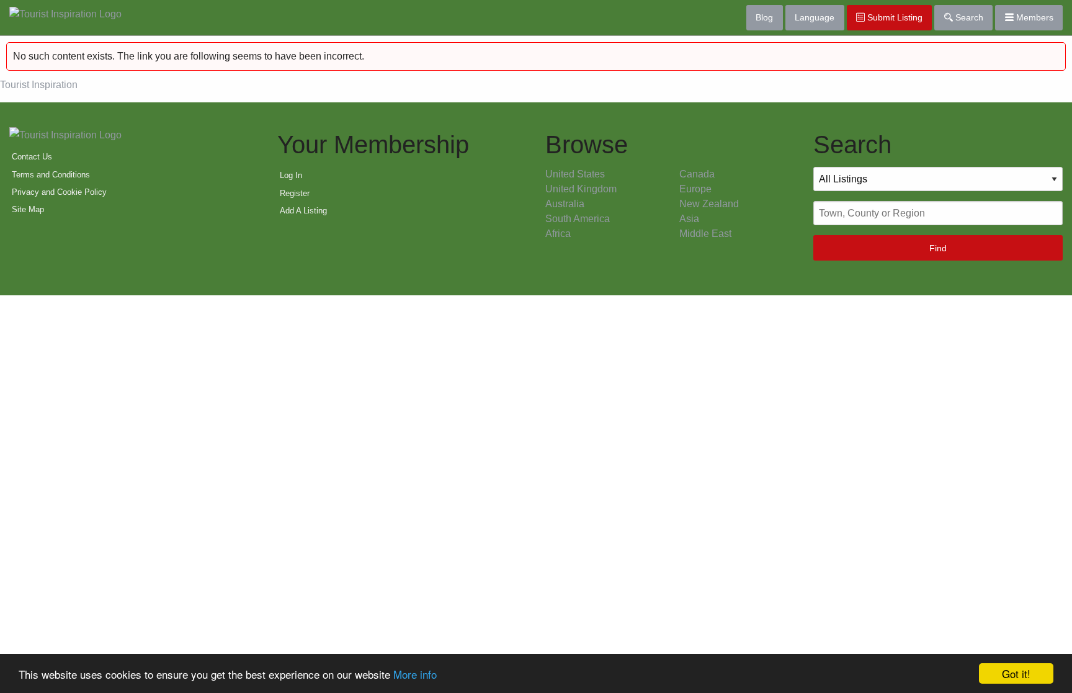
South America (577, 218)
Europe (695, 189)
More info (415, 674)
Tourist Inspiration (39, 84)
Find (938, 248)
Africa (558, 233)
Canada (697, 174)
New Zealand (709, 204)
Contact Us (32, 156)
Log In (291, 175)
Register (295, 193)
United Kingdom (581, 189)
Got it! (1016, 673)
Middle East (705, 233)
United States (575, 174)
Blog (764, 17)
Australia (564, 204)
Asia (689, 218)
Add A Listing (303, 210)
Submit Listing (893, 17)
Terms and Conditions (51, 174)
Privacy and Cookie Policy (59, 192)
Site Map (28, 209)
